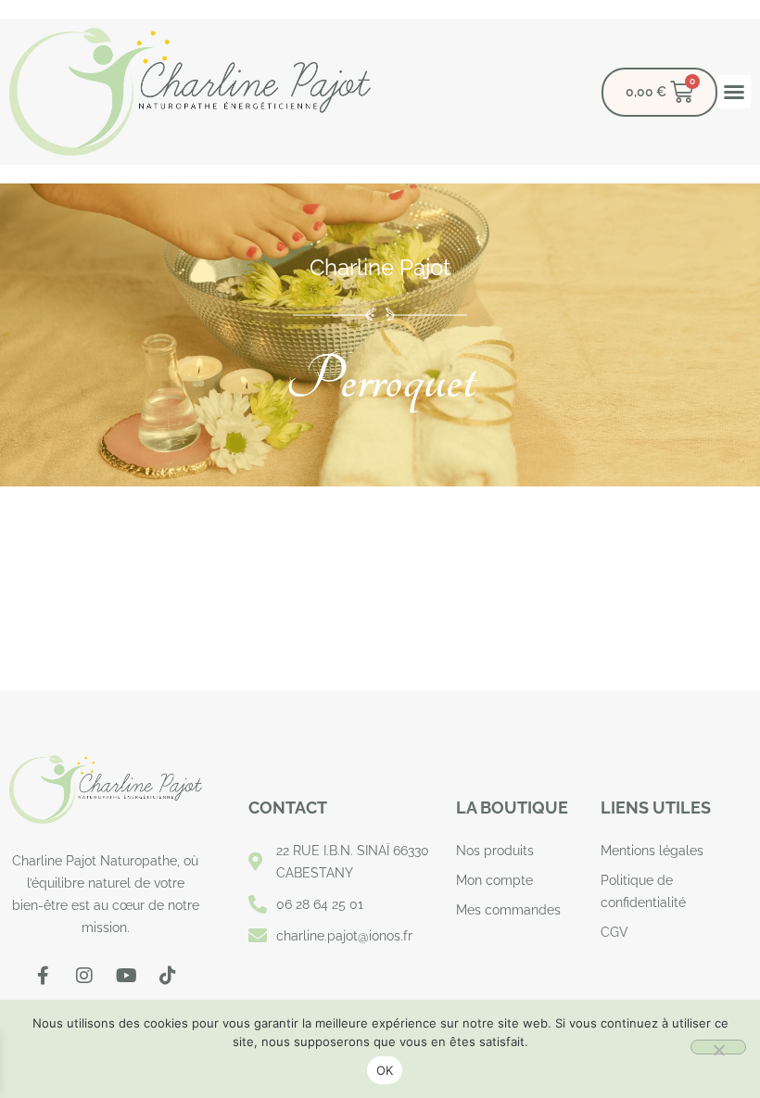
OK (385, 1070)
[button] (734, 91)
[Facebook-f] (42, 975)
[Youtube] (126, 975)
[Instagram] (84, 975)
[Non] (718, 1047)
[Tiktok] (167, 975)
